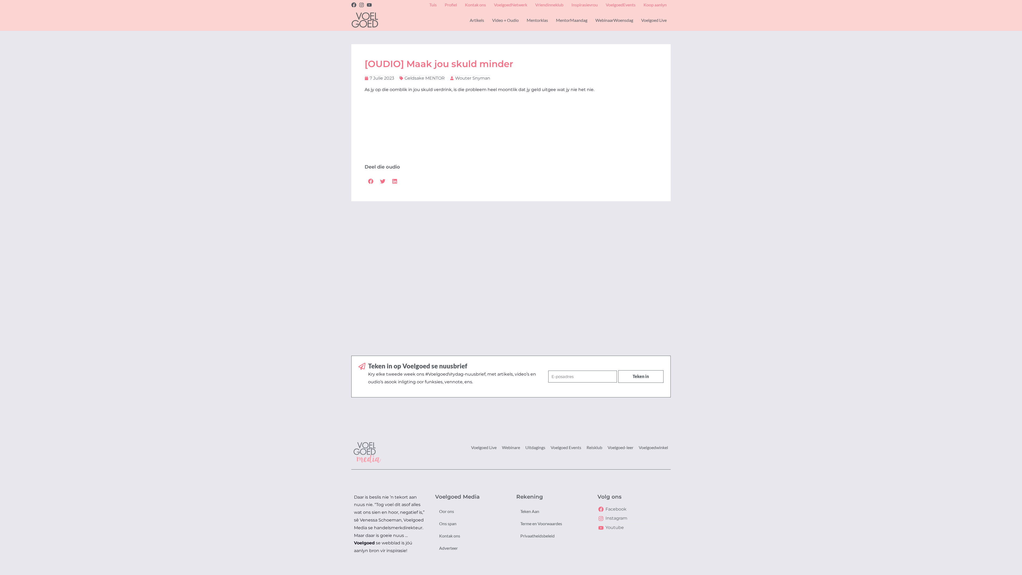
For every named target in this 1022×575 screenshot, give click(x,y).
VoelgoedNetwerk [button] (510, 4)
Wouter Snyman (472, 78)
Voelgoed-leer (620, 447)
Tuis (433, 4)
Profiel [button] (451, 4)
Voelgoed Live (484, 447)
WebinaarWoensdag (614, 20)
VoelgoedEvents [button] (621, 4)
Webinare (511, 447)
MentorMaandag (571, 20)
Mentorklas (537, 20)
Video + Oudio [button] (505, 20)
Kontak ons (449, 535)
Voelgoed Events (566, 447)
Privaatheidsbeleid (537, 535)
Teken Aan (529, 511)
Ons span (447, 523)
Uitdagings (535, 447)
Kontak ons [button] (475, 4)
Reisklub (594, 447)
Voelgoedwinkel (653, 447)
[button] (371, 181)
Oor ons (446, 511)
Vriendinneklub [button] (549, 4)
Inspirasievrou (584, 4)
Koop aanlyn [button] (655, 4)
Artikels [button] (477, 20)
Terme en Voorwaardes (541, 523)
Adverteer (448, 548)
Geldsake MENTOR (425, 78)
